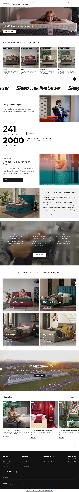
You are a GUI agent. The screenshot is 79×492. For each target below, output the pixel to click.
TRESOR (61, 70)
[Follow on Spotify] (16, 472)
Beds (39, 2)
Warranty (5, 466)
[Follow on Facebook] (4, 472)
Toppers (33, 2)
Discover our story (47, 214)
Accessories (25, 4)
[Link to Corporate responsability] (39, 370)
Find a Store (31, 133)
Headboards (16, 4)
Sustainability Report (48, 461)
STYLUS (23, 70)
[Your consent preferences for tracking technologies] (1, 369)
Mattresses (26, 2)
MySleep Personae (26, 458)
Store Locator (6, 461)
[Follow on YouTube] (10, 472)
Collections (16, 2)
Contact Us (6, 463)
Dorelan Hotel (72, 458)
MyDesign (24, 463)
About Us (5, 458)
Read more (5, 439)
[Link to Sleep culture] (39, 21)
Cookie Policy (17, 484)
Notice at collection (31, 490)
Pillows (44, 2)
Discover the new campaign (13, 179)
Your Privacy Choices (43, 490)
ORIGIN (42, 70)
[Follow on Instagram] (7, 472)
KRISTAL (5, 70)
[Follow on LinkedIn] (13, 472)
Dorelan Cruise (72, 461)
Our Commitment (48, 458)
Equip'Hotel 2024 (37, 430)
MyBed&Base (25, 466)
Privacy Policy (10, 484)
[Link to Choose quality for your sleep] (59, 169)
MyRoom (24, 461)
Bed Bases (51, 2)
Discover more (40, 254)
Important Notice (9, 430)
